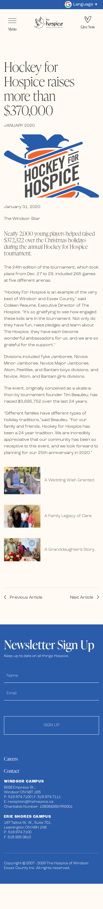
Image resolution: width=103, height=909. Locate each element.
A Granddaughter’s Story (69, 550)
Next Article (82, 597)
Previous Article (25, 597)
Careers (11, 758)
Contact (11, 770)
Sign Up (52, 725)
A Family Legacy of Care (68, 516)
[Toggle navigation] (12, 21)
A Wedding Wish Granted (69, 480)
